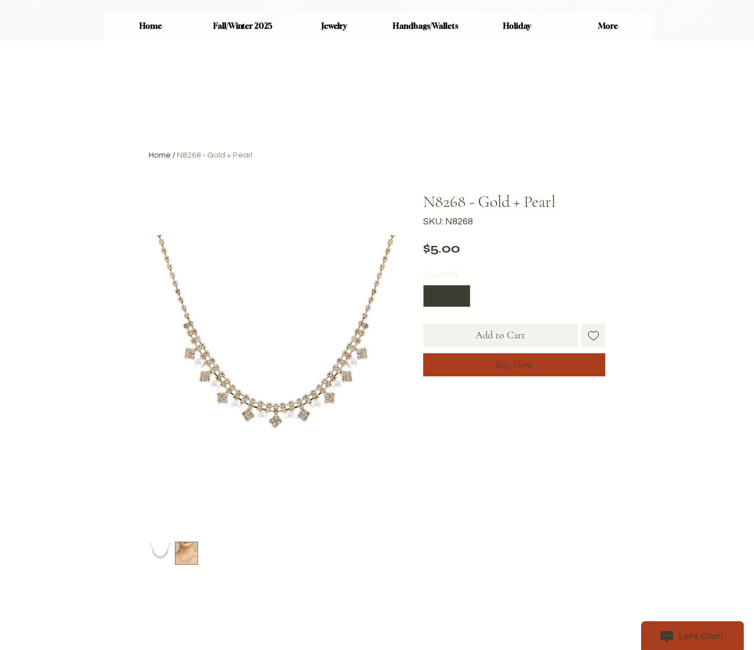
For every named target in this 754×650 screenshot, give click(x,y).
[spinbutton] (447, 296)
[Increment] (461, 296)
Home (160, 155)
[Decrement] (433, 296)
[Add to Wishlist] (593, 335)
